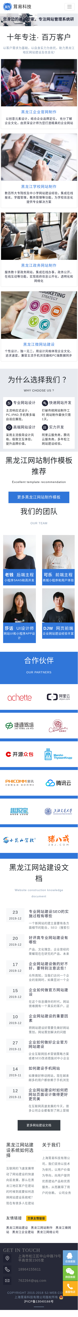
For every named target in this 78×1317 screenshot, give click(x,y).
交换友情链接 (36, 1218)
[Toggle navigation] (70, 6)
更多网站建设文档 (39, 1125)
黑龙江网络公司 (48, 1232)
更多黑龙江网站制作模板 (39, 497)
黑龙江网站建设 (17, 1227)
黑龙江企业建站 (23, 1232)
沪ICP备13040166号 (39, 1301)
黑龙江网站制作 (42, 1227)
